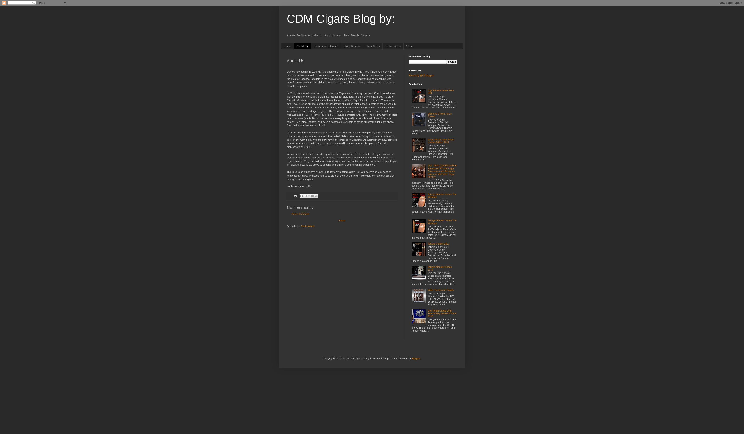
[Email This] (301, 196)
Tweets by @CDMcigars (421, 75)
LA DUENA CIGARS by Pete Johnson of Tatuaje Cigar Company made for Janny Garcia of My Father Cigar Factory (442, 171)
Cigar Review (352, 45)
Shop (409, 45)
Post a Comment (300, 214)
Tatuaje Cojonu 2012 (439, 243)
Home (287, 45)
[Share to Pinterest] (316, 196)
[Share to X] (309, 196)
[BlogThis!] (305, 196)
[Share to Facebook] (312, 196)
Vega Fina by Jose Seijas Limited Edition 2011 (441, 141)
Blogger (416, 358)
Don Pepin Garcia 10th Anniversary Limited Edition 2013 (442, 313)
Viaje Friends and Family (441, 290)
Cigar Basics (393, 45)
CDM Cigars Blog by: (341, 18)
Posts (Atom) (307, 226)
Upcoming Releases (325, 45)
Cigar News (373, 45)
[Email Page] (295, 196)
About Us (302, 45)
